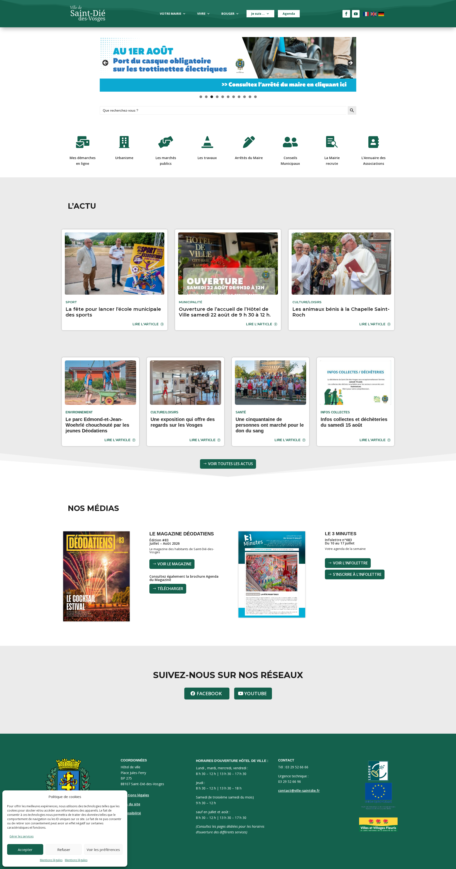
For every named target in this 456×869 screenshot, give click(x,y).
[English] (374, 13)
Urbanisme (124, 158)
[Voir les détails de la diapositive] (228, 64)
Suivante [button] (350, 63)
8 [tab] (239, 96)
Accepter (25, 849)
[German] (381, 13)
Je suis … (258, 13)
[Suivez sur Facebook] (346, 14)
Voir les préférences (103, 849)
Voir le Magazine (174, 564)
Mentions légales (51, 860)
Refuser (63, 849)
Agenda (289, 13)
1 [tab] (201, 96)
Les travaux (207, 158)
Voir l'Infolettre (350, 563)
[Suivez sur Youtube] (356, 14)
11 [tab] (255, 96)
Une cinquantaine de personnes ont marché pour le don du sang (270, 425)
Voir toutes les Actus (230, 463)
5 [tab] (222, 96)
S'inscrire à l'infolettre (357, 574)
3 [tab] (211, 96)
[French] (366, 13)
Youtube (255, 693)
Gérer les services (21, 836)
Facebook (209, 693)
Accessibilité (131, 813)
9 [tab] (244, 96)
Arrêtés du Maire (249, 158)
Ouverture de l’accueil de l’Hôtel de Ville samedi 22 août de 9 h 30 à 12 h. (225, 312)
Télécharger (170, 588)
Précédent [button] (105, 63)
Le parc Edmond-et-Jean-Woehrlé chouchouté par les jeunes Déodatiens (97, 425)
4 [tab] (217, 96)
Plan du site (130, 804)
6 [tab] (228, 96)
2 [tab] (206, 96)
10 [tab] (250, 96)
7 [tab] (233, 96)
